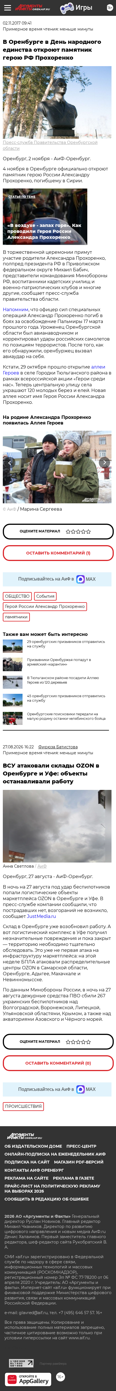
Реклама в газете (73, 1178)
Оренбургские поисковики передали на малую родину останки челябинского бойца (66, 716)
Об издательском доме (33, 1146)
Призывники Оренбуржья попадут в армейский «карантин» (59, 662)
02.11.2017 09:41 (17, 23)
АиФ (11, 509)
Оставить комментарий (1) (58, 553)
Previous (9, 462)
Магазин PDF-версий (79, 1162)
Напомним (15, 309)
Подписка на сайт (27, 1162)
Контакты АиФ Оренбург (34, 1170)
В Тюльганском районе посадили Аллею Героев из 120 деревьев (63, 680)
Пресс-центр (81, 1146)
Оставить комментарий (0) (58, 1063)
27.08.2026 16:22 (18, 746)
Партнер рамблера (53, 1363)
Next (104, 462)
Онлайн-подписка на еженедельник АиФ (55, 1154)
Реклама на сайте (26, 1178)
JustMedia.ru (41, 916)
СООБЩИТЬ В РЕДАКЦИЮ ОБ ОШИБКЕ (47, 1199)
